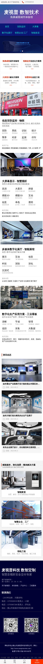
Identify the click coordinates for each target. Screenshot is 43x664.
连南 (24, 657)
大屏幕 (35, 26)
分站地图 (3, 657)
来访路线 (15, 585)
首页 (7, 26)
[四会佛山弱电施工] (21, 480)
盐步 (12, 657)
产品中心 (24, 585)
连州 (28, 657)
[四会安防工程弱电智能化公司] (21, 539)
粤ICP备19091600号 (24, 651)
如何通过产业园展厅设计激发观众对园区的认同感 (22, 384)
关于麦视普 (6, 585)
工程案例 (33, 585)
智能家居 (35, 33)
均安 (32, 657)
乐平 (20, 657)
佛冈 (8, 657)
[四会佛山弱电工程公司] (21, 510)
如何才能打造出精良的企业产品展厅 (17, 416)
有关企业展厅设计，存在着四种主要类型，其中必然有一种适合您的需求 (22, 447)
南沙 (36, 657)
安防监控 (21, 26)
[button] (20, 51)
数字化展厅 (7, 33)
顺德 (16, 657)
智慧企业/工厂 (21, 33)
